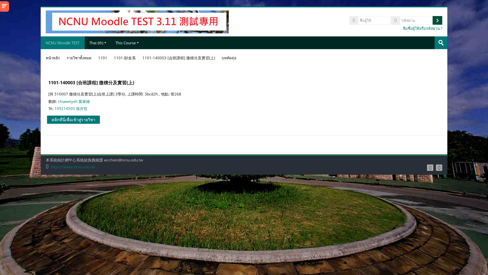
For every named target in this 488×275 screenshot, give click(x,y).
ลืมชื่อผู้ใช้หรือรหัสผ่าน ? (422, 28)
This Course (125, 42)
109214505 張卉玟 (70, 108)
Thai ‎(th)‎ (96, 42)
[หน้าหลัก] (137, 21)
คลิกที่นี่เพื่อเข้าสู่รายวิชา (73, 119)
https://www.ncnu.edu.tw (73, 167)
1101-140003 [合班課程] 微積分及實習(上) (91, 82)
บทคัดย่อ (229, 57)
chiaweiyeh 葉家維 (74, 101)
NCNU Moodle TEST (63, 42)
